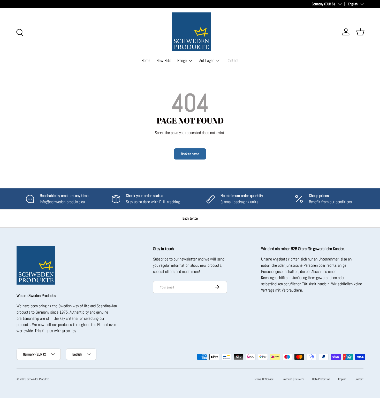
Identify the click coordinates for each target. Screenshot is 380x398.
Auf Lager (206, 60)
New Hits (163, 60)
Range (182, 60)
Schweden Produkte (38, 379)
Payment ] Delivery (293, 379)
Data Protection (321, 379)
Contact (232, 60)
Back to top (190, 218)
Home (145, 60)
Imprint (342, 379)
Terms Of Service (263, 379)
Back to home (190, 153)
